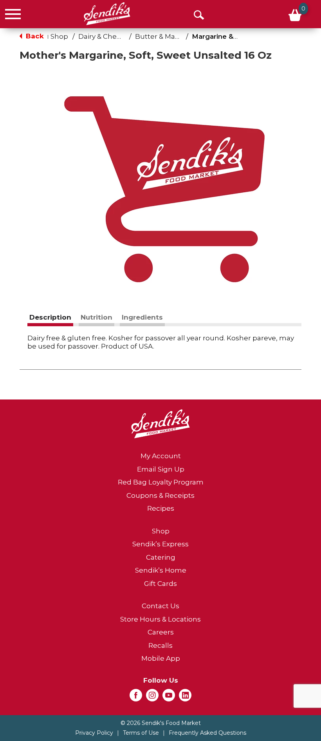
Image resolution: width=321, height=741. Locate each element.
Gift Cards (160, 583)
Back (34, 36)
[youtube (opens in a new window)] (168, 697)
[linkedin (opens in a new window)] (185, 697)
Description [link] (50, 317)
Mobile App (160, 658)
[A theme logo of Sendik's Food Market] (107, 13)
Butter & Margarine (167, 36)
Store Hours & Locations (160, 619)
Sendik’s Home (160, 570)
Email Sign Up (160, 469)
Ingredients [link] (142, 317)
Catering (160, 557)
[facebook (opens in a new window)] (136, 697)
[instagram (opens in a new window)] (152, 697)
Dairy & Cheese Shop (113, 36)
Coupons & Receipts (160, 495)
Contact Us (160, 606)
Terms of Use (141, 732)
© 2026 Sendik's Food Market (161, 723)
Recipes (160, 508)
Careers (161, 632)
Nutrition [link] (96, 317)
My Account (161, 456)
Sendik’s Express (160, 544)
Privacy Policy (94, 732)
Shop (59, 36)
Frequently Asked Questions (207, 732)
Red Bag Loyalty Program (161, 482)
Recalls (160, 645)
